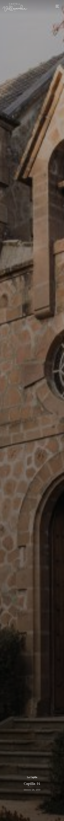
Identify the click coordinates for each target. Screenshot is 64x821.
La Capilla (32, 777)
